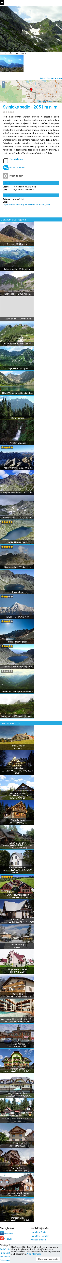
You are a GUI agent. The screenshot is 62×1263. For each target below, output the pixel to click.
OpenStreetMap (46, 101)
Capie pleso (18, 592)
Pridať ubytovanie (8, 1253)
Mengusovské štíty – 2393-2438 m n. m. (17, 492)
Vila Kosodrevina (18, 793)
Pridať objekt (6, 1249)
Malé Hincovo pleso (18, 641)
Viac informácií (34, 1254)
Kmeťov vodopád (18, 443)
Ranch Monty (17, 944)
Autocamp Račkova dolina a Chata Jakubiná (17, 1118)
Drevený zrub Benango (18, 1193)
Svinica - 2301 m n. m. (18, 244)
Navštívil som (16, 159)
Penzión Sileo (18, 1218)
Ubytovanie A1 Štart (18, 1093)
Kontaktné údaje (38, 1232)
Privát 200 (18, 994)
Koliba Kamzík (18, 1044)
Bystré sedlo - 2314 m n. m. (17, 567)
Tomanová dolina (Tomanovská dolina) (17, 691)
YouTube (8, 1239)
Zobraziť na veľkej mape (51, 78)
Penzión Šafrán (17, 1069)
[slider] (8, 112)
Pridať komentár (17, 167)
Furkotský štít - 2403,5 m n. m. (18, 517)
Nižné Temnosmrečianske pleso (17, 393)
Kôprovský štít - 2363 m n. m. (18, 468)
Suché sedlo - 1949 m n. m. (17, 318)
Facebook (8, 1234)
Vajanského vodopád (18, 368)
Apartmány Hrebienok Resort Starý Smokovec (17, 1019)
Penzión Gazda (18, 1168)
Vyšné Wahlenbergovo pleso (18, 666)
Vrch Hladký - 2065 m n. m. (18, 294)
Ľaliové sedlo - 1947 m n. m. (18, 269)
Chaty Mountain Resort (18, 895)
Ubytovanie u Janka (17, 969)
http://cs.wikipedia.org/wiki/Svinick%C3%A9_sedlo (27, 204)
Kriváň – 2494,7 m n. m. (17, 617)
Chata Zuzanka (18, 820)
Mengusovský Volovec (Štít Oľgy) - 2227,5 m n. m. (17, 716)
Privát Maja (17, 1143)
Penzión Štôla (18, 919)
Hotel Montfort (18, 745)
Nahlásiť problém (38, 1240)
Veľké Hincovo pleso (18, 542)
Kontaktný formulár (40, 1236)
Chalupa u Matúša (18, 867)
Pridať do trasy (16, 176)
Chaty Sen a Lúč (18, 843)
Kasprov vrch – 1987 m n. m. (18, 343)
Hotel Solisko (17, 768)
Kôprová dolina (18, 418)
